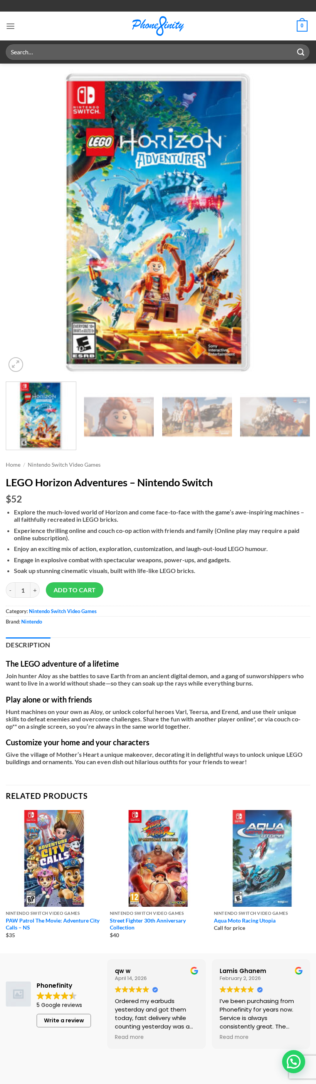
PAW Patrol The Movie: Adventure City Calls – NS (52, 924)
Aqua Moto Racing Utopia (245, 920)
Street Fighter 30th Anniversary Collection (148, 924)
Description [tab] (28, 645)
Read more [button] (129, 1037)
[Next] (294, 221)
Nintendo (31, 621)
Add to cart (75, 590)
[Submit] (301, 51)
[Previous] (22, 221)
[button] (10, 26)
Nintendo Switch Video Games (64, 465)
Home (13, 465)
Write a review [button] (64, 1020)
